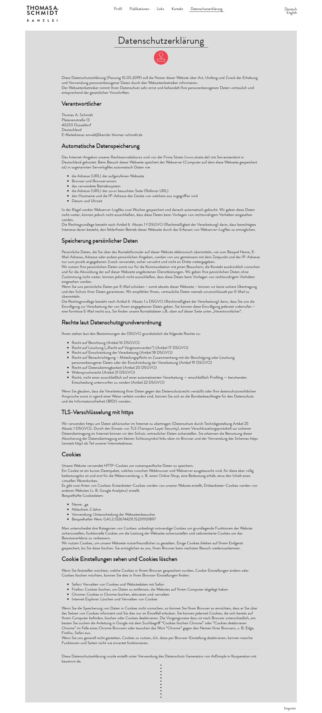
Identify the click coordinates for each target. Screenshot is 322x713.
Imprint (290, 708)
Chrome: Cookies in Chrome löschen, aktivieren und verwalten (120, 594)
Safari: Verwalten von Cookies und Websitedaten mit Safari (118, 584)
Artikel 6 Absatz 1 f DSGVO (139, 224)
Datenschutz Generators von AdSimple (195, 656)
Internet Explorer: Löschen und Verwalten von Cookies (114, 599)
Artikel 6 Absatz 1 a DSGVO (139, 301)
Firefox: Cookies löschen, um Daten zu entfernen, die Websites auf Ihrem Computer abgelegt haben (150, 589)
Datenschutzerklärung (206, 9)
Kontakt (177, 9)
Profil (118, 9)
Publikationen (139, 9)
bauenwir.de (71, 661)
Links (160, 9)
